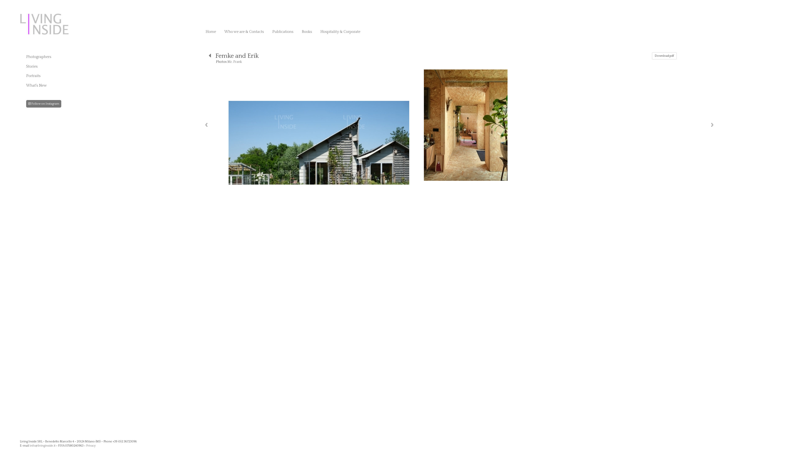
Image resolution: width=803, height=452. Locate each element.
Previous (206, 124)
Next (712, 124)
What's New (36, 85)
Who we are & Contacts (244, 32)
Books (307, 32)
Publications (282, 32)
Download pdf (664, 56)
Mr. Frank (235, 62)
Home (211, 32)
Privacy (91, 445)
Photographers (38, 57)
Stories (32, 66)
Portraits (33, 76)
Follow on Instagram (45, 103)
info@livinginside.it (42, 445)
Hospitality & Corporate (340, 32)
